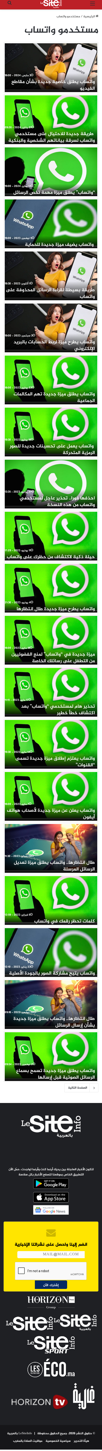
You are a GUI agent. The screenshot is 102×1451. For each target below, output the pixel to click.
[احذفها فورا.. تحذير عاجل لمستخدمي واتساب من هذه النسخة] (51, 483)
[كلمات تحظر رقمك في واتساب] (51, 899)
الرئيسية (89, 16)
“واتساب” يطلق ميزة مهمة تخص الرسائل (54, 193)
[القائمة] (92, 5)
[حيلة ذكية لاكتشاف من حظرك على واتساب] (51, 535)
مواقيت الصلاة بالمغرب (27, 1441)
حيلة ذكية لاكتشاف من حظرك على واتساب (51, 557)
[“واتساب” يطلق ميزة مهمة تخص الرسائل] (51, 170)
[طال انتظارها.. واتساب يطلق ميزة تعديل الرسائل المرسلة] (51, 847)
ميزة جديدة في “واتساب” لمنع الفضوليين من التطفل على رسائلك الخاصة (53, 658)
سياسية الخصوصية (58, 1441)
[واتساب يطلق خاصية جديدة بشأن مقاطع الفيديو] (51, 66)
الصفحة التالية (77, 1087)
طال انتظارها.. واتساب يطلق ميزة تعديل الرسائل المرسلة (54, 866)
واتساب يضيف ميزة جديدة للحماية (60, 245)
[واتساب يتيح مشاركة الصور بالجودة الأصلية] (51, 951)
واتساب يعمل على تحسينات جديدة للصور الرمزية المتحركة (52, 449)
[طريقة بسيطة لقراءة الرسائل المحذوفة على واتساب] (51, 274)
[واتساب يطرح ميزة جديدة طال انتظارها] (51, 587)
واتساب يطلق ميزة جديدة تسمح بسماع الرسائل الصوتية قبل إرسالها (55, 1074)
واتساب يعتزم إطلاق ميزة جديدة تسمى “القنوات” (55, 762)
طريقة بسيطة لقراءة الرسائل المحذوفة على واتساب (50, 293)
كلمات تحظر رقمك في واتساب (64, 921)
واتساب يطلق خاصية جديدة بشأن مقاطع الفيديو (53, 85)
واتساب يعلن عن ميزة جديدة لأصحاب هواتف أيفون (51, 814)
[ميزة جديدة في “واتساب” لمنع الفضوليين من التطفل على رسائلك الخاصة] (51, 639)
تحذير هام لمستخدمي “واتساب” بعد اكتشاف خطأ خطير (58, 710)
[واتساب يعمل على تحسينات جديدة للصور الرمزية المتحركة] (51, 431)
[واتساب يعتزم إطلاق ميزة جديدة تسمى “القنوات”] (51, 743)
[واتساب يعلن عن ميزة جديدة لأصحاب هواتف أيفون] (51, 795)
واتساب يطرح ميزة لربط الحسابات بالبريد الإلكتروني (54, 345)
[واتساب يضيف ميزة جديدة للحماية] (51, 222)
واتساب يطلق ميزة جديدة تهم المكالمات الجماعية (54, 397)
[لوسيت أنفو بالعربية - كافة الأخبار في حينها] (51, 4)
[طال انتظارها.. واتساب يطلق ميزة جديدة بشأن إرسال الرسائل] (51, 1003)
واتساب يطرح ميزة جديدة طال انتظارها (56, 609)
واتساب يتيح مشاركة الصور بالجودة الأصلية (52, 973)
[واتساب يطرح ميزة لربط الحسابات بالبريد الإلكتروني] (51, 327)
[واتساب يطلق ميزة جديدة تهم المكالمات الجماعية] (51, 379)
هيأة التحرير (81, 1441)
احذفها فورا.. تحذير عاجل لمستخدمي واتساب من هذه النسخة (57, 501)
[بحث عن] (9, 5)
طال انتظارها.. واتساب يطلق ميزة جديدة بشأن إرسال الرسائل (54, 1022)
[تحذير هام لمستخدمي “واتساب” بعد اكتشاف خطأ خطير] (51, 691)
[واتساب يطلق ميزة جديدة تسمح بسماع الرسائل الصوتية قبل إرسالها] (51, 1055)
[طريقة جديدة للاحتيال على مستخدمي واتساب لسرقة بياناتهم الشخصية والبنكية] (51, 118)
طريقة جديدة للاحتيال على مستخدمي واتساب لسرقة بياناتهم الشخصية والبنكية (51, 137)
